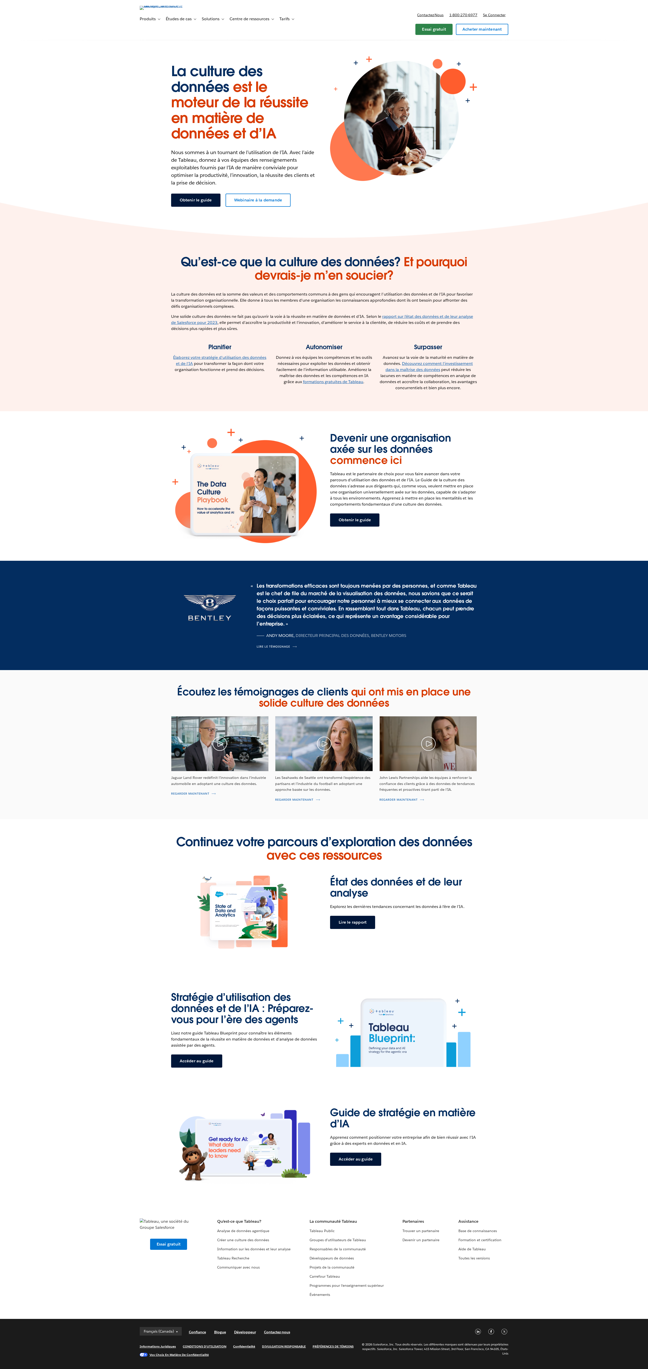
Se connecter (494, 15)
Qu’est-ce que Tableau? (239, 1221)
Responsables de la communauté (338, 1249)
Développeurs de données (332, 1258)
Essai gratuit (434, 29)
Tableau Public (322, 1231)
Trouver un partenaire (420, 1231)
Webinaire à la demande (258, 200)
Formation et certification (480, 1240)
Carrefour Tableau (325, 1276)
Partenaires (413, 1221)
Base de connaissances (477, 1231)
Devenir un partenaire (420, 1240)
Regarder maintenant (190, 794)
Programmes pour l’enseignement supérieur (347, 1285)
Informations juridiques (158, 1346)
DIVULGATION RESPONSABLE (284, 1346)
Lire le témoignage (273, 647)
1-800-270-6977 (463, 15)
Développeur (245, 1332)
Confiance (197, 1332)
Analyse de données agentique (243, 1231)
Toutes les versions (474, 1258)
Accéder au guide (197, 1061)
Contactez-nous (430, 15)
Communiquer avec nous (238, 1267)
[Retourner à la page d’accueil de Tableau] (161, 5)
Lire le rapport (353, 922)
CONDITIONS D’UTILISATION (204, 1346)
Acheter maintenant (482, 29)
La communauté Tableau (333, 1221)
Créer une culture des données (243, 1240)
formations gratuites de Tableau (333, 381)
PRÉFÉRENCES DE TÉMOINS (333, 1346)
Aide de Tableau (472, 1249)
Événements (320, 1294)
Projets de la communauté (332, 1267)
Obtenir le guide (196, 200)
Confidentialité (244, 1346)
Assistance (468, 1221)
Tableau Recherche (233, 1258)
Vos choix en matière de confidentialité (179, 1355)
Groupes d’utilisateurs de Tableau (338, 1240)
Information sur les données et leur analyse (254, 1249)
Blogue (220, 1332)
